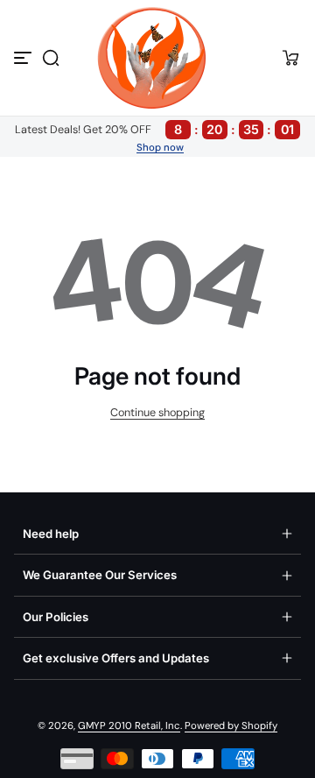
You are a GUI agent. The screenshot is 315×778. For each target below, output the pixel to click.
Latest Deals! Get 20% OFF (154, 129)
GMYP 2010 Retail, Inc (129, 725)
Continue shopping (157, 413)
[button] (50, 58)
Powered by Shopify (231, 725)
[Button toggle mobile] (24, 57)
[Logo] (157, 58)
